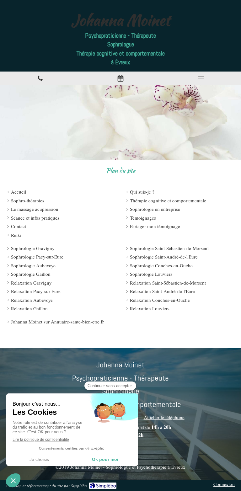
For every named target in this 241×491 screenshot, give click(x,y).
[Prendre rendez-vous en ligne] (120, 78)
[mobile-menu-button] (201, 78)
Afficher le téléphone (164, 417)
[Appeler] (40, 78)
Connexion (224, 484)
